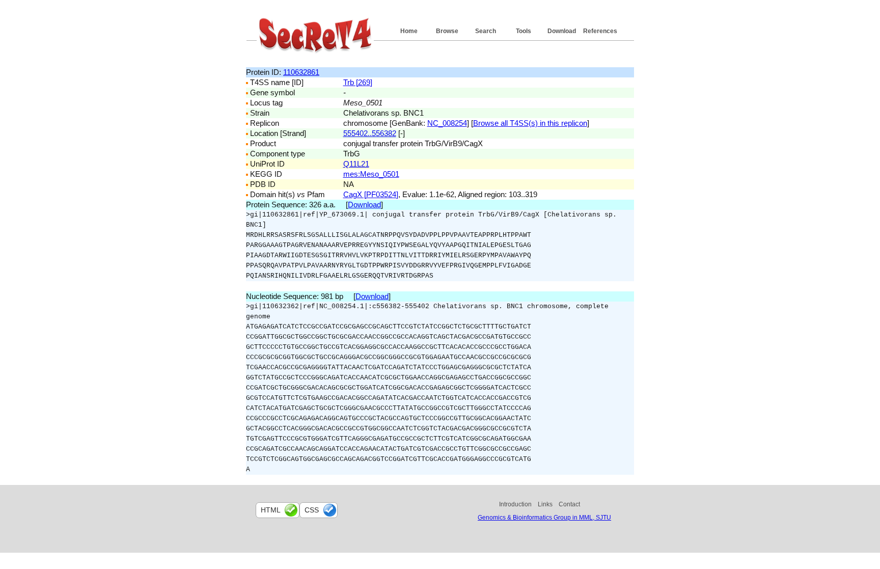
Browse (447, 31)
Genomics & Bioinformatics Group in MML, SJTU (544, 517)
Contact (569, 504)
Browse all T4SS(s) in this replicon (530, 123)
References (600, 31)
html (271, 510)
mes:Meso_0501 (371, 174)
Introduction (515, 504)
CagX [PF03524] (370, 194)
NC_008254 (447, 123)
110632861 (301, 72)
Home (409, 31)
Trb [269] (357, 82)
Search (485, 31)
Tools (523, 31)
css (312, 510)
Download (561, 31)
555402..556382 (369, 133)
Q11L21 (356, 163)
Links (545, 504)
